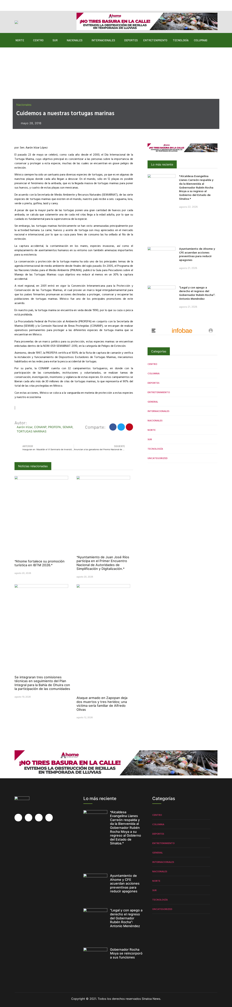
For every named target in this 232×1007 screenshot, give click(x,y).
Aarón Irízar (24, 427)
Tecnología (180, 40)
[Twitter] (24, 4)
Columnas (200, 40)
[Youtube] (38, 4)
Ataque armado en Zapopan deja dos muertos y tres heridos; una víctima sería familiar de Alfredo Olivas (101, 703)
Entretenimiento (155, 40)
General (153, 401)
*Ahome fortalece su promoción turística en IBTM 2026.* (39, 563)
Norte (19, 40)
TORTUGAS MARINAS (31, 431)
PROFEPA (54, 427)
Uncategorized (157, 458)
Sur (55, 40)
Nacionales (74, 40)
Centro (38, 40)
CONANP (40, 427)
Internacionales (103, 40)
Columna (154, 373)
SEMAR (67, 427)
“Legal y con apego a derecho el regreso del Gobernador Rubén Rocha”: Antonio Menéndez (197, 293)
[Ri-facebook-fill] (16, 4)
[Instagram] (31, 4)
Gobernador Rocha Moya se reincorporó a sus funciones (126, 953)
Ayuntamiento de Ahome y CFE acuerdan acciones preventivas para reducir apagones (197, 254)
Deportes (131, 40)
